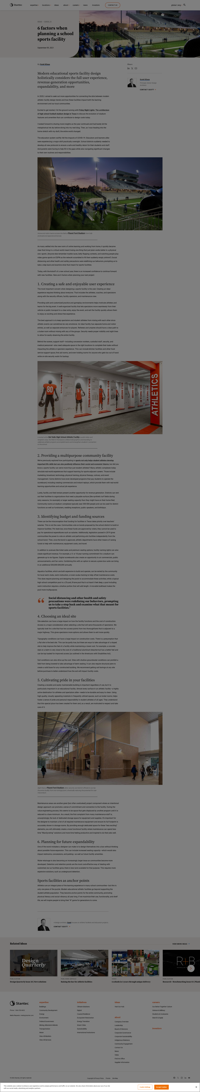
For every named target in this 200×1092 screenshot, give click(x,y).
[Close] (196, 1087)
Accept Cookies (161, 1087)
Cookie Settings (145, 1087)
